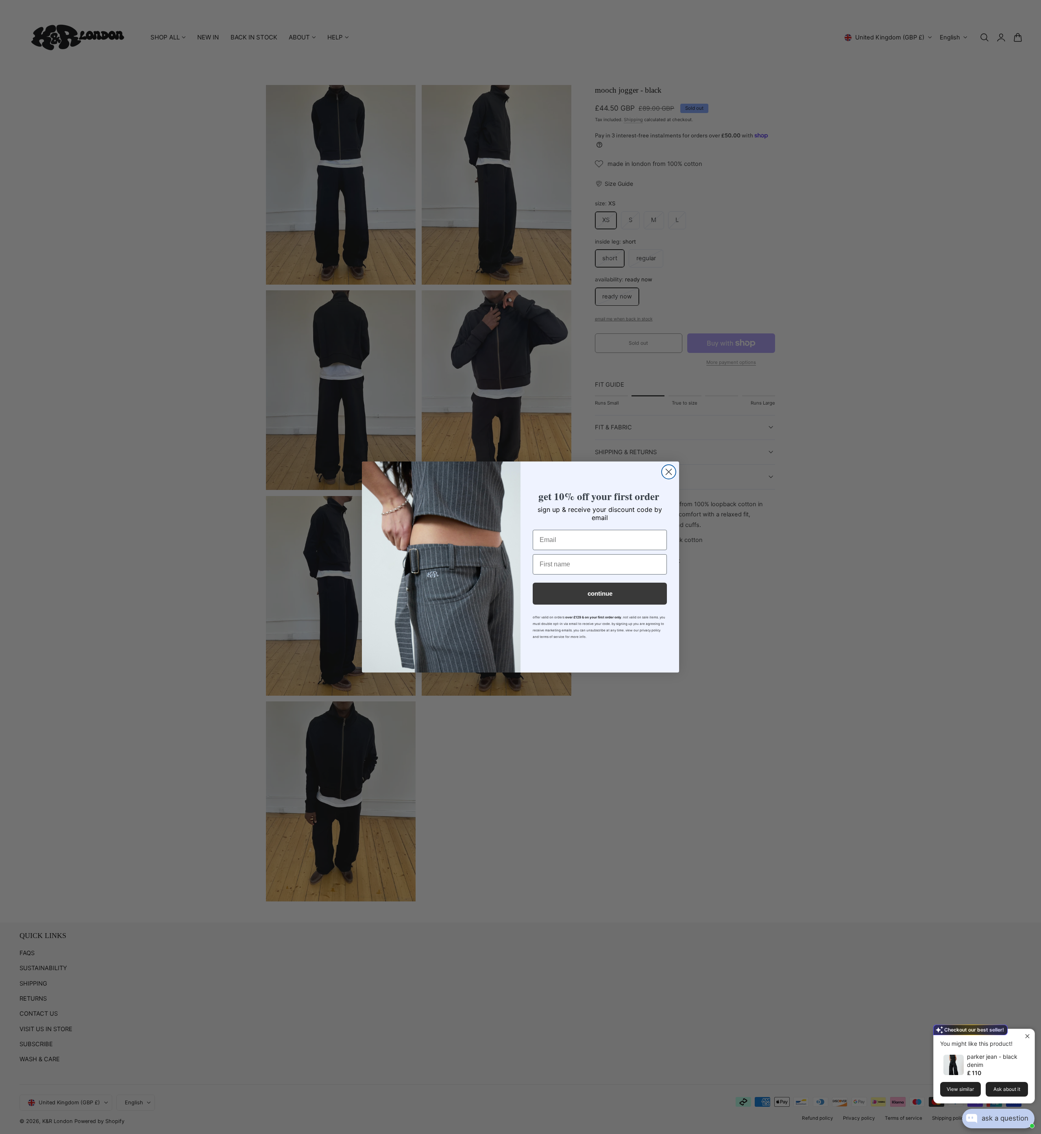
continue (600, 593)
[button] (964, 1117)
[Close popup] (1027, 1036)
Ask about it (1006, 1089)
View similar (960, 1089)
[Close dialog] (669, 472)
